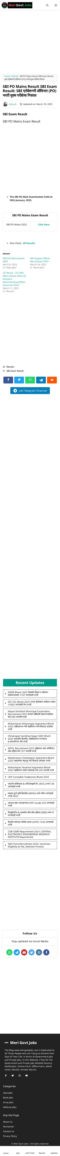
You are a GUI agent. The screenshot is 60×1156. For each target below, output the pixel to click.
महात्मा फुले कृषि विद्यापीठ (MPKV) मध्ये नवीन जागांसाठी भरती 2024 (30, 795)
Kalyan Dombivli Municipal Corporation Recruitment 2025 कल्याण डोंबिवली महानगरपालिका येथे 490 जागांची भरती (30, 714)
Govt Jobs (8, 1092)
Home (7, 76)
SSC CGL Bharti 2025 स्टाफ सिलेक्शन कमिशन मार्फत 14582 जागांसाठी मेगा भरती (31, 703)
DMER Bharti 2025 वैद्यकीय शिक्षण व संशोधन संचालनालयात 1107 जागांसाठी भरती (28, 693)
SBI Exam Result (15, 370)
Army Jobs (8, 1102)
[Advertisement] (30, 43)
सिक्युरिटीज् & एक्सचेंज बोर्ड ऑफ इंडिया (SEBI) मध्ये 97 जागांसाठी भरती (31, 814)
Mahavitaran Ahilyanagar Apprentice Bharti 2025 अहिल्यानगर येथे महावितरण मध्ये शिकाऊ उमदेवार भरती (31, 726)
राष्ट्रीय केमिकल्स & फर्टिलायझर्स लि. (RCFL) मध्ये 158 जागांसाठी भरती (31, 785)
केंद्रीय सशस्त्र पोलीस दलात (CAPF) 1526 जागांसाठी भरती (30, 823)
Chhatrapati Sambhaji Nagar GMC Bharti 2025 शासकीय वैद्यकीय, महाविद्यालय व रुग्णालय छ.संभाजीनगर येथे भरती (29, 738)
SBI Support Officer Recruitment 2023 (40, 260)
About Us (7, 1121)
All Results (29, 243)
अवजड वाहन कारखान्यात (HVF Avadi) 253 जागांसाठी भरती (31, 804)
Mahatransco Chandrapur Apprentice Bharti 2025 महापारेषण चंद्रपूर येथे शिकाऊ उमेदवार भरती (31, 759)
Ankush (13, 104)
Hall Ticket (30, 1153)
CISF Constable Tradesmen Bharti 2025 (28, 776)
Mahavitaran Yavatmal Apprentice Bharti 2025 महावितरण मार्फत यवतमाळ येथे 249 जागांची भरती (31, 769)
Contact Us (8, 1131)
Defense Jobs (9, 1107)
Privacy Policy (10, 1136)
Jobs (18, 1153)
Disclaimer (8, 1126)
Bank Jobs (8, 1097)
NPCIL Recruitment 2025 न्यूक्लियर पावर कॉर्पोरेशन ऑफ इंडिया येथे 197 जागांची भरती (31, 750)
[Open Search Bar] (47, 5)
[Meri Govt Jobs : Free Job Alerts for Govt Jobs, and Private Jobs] (17, 5)
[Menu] (56, 5)
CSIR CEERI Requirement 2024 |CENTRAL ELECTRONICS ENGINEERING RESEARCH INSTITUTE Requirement (29, 834)
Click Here (44, 224)
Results (15, 76)
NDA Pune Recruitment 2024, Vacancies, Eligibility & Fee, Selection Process (29, 845)
